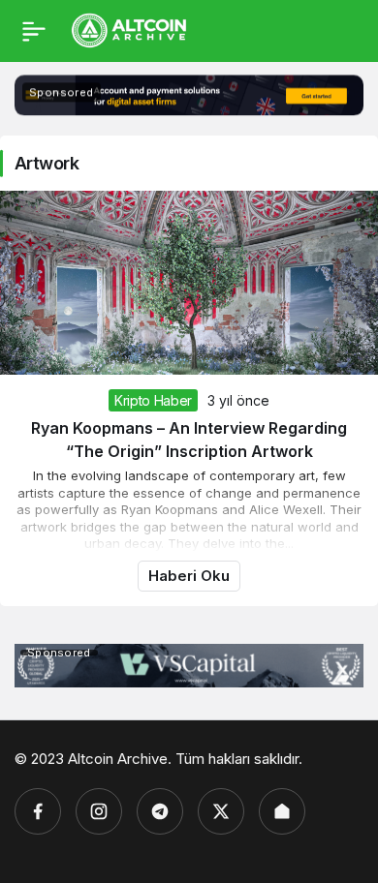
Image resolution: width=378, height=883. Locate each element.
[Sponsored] (189, 111)
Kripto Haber (153, 400)
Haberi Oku (189, 575)
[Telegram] (160, 811)
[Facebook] (38, 811)
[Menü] (34, 31)
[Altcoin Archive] (129, 29)
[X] (221, 811)
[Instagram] (99, 811)
